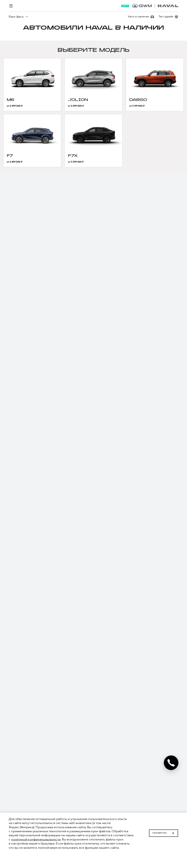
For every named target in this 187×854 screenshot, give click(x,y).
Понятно (159, 833)
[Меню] (11, 6)
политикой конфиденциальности (36, 839)
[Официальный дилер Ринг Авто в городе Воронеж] (155, 6)
